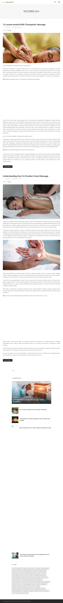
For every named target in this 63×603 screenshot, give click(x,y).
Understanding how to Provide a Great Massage (25, 176)
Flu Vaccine (43, 573)
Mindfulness (39, 579)
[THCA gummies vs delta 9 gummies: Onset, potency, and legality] (15, 419)
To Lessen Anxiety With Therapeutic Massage (24, 24)
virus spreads (15, 593)
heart (31, 577)
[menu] (59, 2)
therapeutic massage (28, 590)
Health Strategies (16, 577)
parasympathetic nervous (29, 584)
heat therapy (37, 577)
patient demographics (42, 584)
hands (31, 575)
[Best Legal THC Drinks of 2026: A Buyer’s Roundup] (15, 410)
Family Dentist (26, 573)
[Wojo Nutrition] (8, 2)
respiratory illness (29, 588)
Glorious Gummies (24, 575)
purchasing (36, 586)
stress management (16, 590)
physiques (30, 586)
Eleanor (8, 27)
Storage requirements (40, 588)
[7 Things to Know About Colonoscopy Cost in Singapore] (31, 392)
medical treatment (16, 579)
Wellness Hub (8, 21)
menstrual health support (28, 579)
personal (14, 586)
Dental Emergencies (27, 570)
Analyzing (25, 568)
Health (16, 397)
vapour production (45, 590)
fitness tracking (35, 573)
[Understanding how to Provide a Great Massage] (31, 201)
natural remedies (16, 581)
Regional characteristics (17, 588)
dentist (35, 570)
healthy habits (25, 577)
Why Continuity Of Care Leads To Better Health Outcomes (35, 427)
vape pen (37, 590)
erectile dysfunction (16, 573)
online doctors (25, 581)
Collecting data (45, 568)
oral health (32, 581)
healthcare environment (40, 575)
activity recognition (16, 568)
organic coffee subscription (43, 581)
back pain (31, 568)
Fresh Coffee (15, 575)
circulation (37, 568)
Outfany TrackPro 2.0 (17, 584)
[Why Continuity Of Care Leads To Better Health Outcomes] (15, 487)
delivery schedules (16, 570)
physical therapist (22, 586)
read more (8, 166)
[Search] (55, 2)
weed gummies (24, 593)
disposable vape (42, 570)
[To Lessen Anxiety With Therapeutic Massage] (31, 48)
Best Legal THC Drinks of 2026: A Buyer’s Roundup (33, 409)
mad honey (44, 577)
